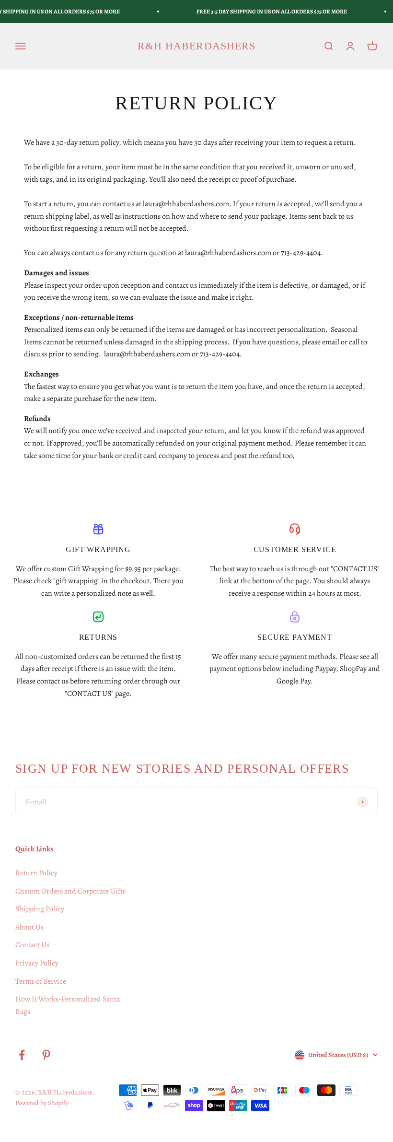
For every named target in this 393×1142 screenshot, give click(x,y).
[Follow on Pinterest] (46, 1054)
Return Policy (36, 873)
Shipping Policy (39, 909)
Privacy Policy (36, 963)
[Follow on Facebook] (21, 1054)
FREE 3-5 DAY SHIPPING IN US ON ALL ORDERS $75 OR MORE (271, 11)
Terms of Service (40, 981)
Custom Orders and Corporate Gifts (70, 891)
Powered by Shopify (42, 1102)
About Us (29, 927)
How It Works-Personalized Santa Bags (67, 1005)
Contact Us (32, 945)
